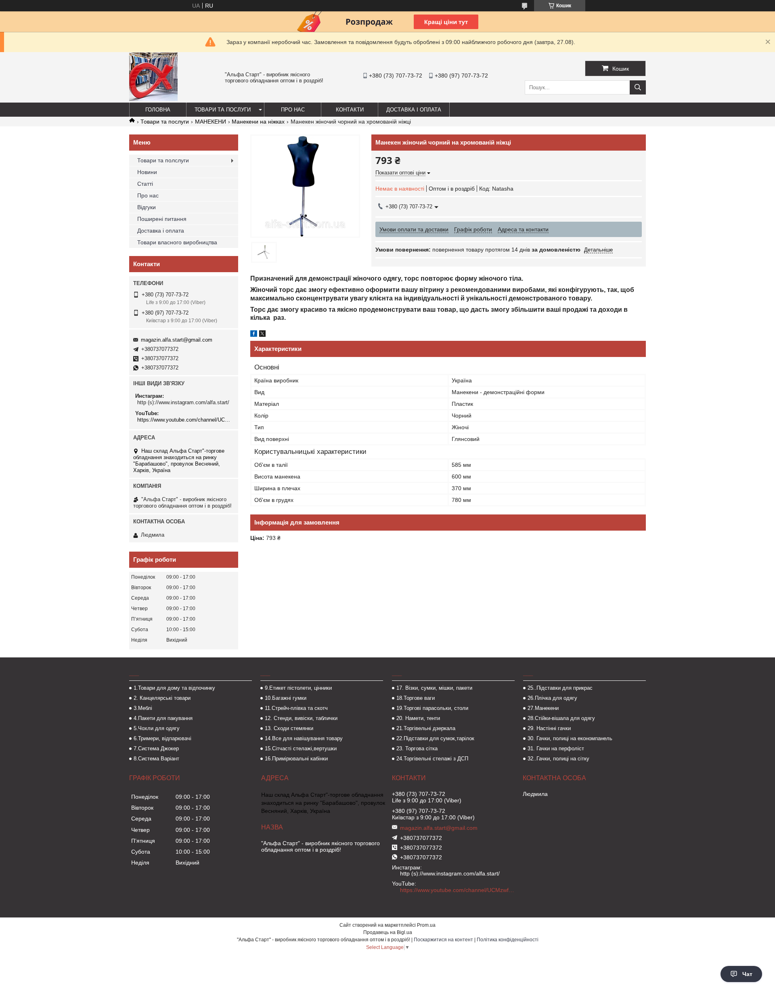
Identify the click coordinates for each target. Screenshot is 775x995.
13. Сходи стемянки (289, 728)
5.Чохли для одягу (157, 728)
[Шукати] (638, 87)
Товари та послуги (223, 110)
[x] (262, 335)
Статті (145, 184)
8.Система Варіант (156, 759)
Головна (157, 110)
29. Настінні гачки (549, 728)
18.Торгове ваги (415, 698)
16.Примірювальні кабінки (296, 759)
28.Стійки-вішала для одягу (561, 718)
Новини (147, 172)
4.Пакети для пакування (163, 718)
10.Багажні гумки (285, 698)
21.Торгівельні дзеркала (425, 728)
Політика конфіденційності (507, 940)
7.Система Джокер (156, 748)
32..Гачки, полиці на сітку (558, 759)
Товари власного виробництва (177, 242)
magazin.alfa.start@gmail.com (176, 340)
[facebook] (253, 335)
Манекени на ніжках (258, 121)
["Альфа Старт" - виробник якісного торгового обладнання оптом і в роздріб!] (153, 99)
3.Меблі (143, 708)
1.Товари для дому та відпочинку (174, 688)
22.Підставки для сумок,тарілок (435, 738)
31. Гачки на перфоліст (556, 748)
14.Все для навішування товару (304, 738)
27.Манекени (543, 708)
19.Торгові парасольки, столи (432, 708)
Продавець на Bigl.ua (387, 932)
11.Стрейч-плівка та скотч (296, 708)
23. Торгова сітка (417, 748)
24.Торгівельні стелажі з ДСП (432, 759)
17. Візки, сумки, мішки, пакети (434, 688)
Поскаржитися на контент (443, 940)
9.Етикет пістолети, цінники (298, 688)
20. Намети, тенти (418, 718)
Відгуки (146, 207)
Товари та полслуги (163, 160)
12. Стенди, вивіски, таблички (301, 718)
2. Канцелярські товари (162, 698)
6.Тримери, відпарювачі (162, 738)
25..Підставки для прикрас (560, 688)
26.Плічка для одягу (552, 698)
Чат (747, 974)
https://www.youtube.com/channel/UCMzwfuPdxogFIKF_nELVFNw (184, 420)
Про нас (293, 110)
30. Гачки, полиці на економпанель (570, 738)
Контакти (350, 110)
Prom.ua (426, 925)
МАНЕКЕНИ (210, 121)
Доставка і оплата (413, 110)
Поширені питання (161, 219)
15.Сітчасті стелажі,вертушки (301, 748)
